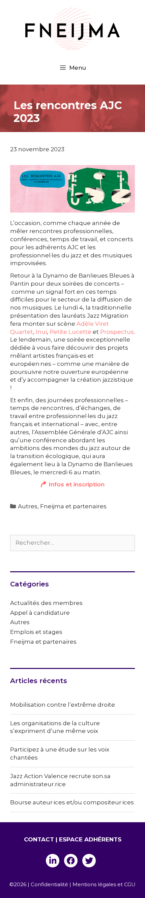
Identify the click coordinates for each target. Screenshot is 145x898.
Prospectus (117, 331)
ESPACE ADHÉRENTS (90, 839)
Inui (41, 331)
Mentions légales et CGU (104, 884)
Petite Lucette (70, 331)
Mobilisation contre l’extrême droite (62, 704)
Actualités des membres (46, 603)
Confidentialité (49, 884)
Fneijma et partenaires (73, 506)
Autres (27, 506)
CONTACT (39, 839)
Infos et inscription (77, 484)
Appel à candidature (40, 612)
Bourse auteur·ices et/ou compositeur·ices (72, 802)
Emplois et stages (36, 632)
